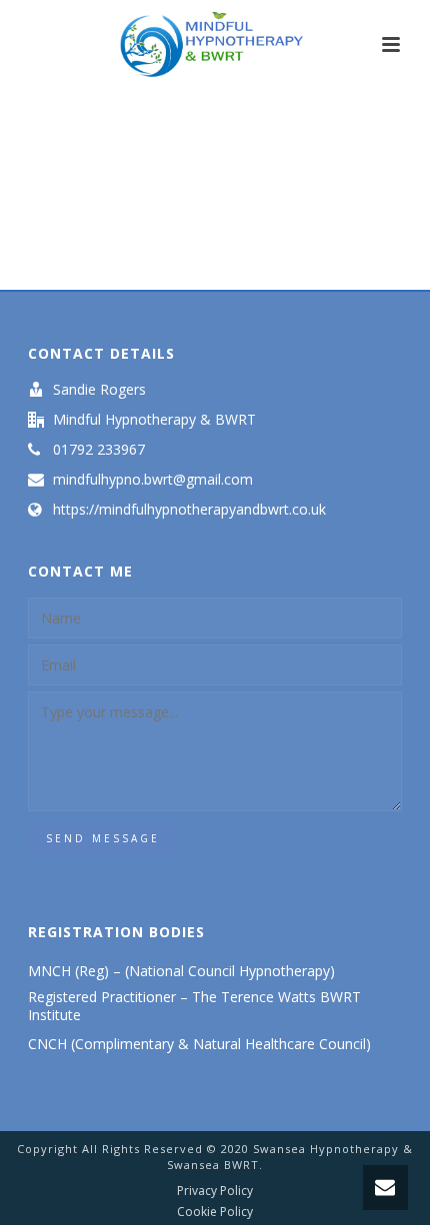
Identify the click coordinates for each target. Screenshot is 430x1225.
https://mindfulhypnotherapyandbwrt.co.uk (189, 510)
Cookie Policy (215, 1212)
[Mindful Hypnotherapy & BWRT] (215, 45)
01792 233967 (99, 450)
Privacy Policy (215, 1191)
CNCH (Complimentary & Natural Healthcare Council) (201, 1044)
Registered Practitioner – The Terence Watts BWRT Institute (194, 1006)
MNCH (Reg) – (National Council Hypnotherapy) (181, 971)
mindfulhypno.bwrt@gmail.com (153, 480)
